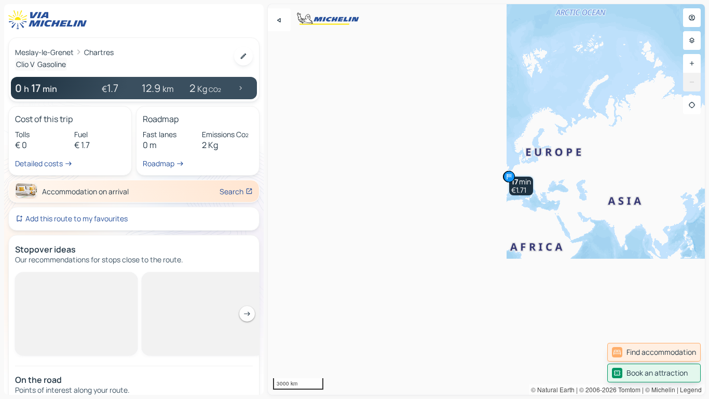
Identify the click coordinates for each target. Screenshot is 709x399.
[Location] (692, 105)
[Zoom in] (692, 63)
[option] (59, 280)
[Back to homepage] (49, 19)
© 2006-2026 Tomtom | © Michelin (627, 389)
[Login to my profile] (692, 17)
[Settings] (692, 40)
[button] (521, 186)
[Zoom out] (692, 82)
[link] (654, 352)
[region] (486, 199)
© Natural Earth (553, 389)
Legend (691, 389)
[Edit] (243, 56)
